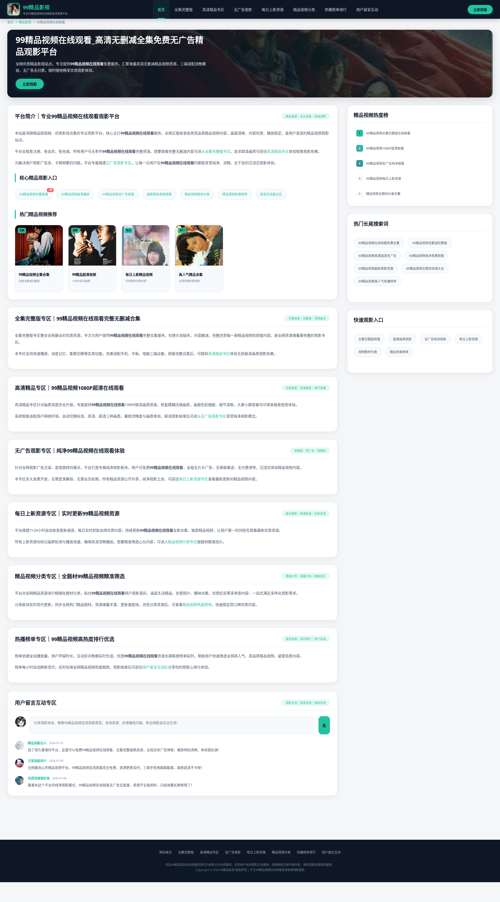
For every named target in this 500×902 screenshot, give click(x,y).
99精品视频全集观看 (36, 193)
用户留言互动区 (155, 667)
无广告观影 (243, 9)
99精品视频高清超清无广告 (377, 256)
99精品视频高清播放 (75, 194)
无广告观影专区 (119, 162)
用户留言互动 (367, 9)
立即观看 (480, 9)
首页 (161, 9)
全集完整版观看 (369, 339)
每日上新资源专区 (193, 478)
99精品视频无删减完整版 (429, 243)
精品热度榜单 (399, 352)
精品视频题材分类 (197, 194)
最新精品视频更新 (159, 194)
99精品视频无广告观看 (118, 194)
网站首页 (165, 852)
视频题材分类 (367, 352)
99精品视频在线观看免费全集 (378, 243)
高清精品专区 (213, 9)
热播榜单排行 (336, 9)
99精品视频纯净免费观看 (426, 256)
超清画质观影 (402, 339)
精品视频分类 (304, 9)
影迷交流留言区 (271, 194)
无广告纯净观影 (435, 339)
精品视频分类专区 (182, 541)
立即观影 (29, 84)
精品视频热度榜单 (234, 194)
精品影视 (25, 22)
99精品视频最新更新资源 (375, 268)
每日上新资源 (273, 9)
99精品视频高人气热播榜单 (377, 281)
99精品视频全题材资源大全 (425, 268)
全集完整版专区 (217, 151)
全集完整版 (183, 9)
